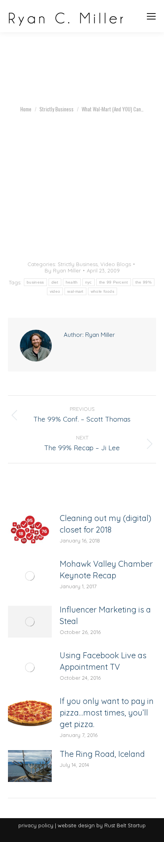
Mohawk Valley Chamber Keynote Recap (106, 569)
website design (76, 825)
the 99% (143, 282)
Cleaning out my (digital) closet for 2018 (105, 524)
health (72, 282)
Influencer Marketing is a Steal (105, 615)
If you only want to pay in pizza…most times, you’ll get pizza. (107, 712)
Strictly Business (78, 264)
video (55, 291)
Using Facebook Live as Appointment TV (103, 661)
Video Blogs (115, 264)
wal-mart (75, 291)
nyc (88, 282)
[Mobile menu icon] (151, 16)
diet (55, 282)
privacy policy (35, 825)
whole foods (102, 291)
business (35, 282)
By (63, 270)
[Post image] (30, 530)
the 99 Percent (113, 282)
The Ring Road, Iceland (102, 754)
